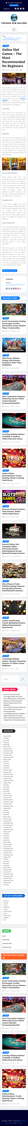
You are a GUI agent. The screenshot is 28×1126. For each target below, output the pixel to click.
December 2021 (8, 848)
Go (23, 679)
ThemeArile (19, 1123)
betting (6, 903)
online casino (7, 911)
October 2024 (8, 778)
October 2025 (8, 755)
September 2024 (8, 780)
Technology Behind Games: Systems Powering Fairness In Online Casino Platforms (14, 662)
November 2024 (8, 776)
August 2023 (7, 808)
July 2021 (6, 859)
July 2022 (6, 834)
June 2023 (6, 812)
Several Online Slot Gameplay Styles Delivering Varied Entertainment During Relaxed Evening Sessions (13, 548)
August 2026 (7, 736)
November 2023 (8, 802)
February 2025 (8, 770)
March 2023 (7, 817)
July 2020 (6, 885)
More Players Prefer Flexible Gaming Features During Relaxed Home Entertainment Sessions (13, 587)
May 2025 (6, 766)
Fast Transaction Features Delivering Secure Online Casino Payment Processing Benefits (13, 399)
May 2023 (6, 814)
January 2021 (7, 872)
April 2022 (6, 840)
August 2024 (7, 783)
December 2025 (8, 751)
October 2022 (8, 827)
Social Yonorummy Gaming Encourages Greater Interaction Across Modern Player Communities (14, 324)
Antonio (7, 70)
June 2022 (6, 836)
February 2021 (8, 870)
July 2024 (6, 785)
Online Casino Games (10, 270)
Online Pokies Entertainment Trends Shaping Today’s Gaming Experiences (13, 476)
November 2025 (8, 753)
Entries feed (5, 940)
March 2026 (7, 746)
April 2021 (6, 865)
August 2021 (7, 857)
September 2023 (8, 806)
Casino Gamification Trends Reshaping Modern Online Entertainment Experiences (13, 623)
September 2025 (8, 757)
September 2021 (8, 855)
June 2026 (6, 740)
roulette (6, 918)
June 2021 (6, 861)
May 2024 (6, 789)
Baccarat (6, 901)
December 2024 (8, 774)
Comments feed (7, 943)
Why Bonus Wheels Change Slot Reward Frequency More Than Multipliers (11, 361)
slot (5, 920)
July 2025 (6, 761)
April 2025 (6, 768)
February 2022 (8, 844)
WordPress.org (6, 947)
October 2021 (8, 853)
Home (4, 36)
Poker (5, 913)
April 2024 (6, 791)
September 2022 (8, 829)
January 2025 (7, 772)
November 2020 (8, 876)
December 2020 (8, 874)
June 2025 (6, 764)
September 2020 (8, 880)
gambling (6, 907)
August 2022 (7, 831)
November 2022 (8, 825)
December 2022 (8, 823)
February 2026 (8, 749)
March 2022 (7, 842)
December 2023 (8, 800)
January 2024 (7, 797)
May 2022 (6, 838)
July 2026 (6, 738)
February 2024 (8, 795)
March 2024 (7, 793)
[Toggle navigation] (14, 29)
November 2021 (8, 851)
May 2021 (6, 863)
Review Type (7, 915)
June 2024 (6, 787)
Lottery (6, 909)
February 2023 (8, 819)
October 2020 (8, 878)
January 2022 (7, 846)
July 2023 (6, 810)
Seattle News (10, 1123)
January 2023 (7, 821)
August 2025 (7, 759)
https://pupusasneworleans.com (15, 285)
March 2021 (7, 868)
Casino (6, 905)
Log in (4, 936)
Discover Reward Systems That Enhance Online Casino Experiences (13, 511)
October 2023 (8, 804)
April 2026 (6, 744)
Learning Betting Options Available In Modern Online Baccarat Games (13, 436)
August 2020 (7, 882)
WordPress (23, 1121)
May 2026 (6, 742)
